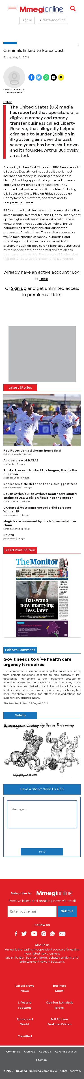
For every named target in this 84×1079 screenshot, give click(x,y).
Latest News (24, 985)
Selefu (8, 535)
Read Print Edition (20, 550)
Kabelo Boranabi (12, 454)
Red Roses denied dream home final (32, 450)
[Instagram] (45, 933)
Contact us (13, 1052)
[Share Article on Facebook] (31, 77)
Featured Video (59, 1024)
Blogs (59, 1007)
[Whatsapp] (54, 933)
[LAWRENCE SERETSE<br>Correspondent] (14, 77)
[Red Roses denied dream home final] (42, 420)
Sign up (18, 288)
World (24, 1024)
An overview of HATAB (21, 460)
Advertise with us (66, 1052)
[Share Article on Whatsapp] (46, 77)
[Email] (64, 933)
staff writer (9, 464)
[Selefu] (42, 749)
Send (42, 852)
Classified (24, 1036)
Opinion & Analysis (59, 1002)
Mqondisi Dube (11, 478)
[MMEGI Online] (42, 9)
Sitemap (41, 1060)
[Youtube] (36, 933)
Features (24, 1007)
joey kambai (9, 539)
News (25, 991)
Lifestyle (24, 1002)
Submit (67, 911)
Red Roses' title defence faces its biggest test (40, 484)
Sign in (27, 20)
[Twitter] (25, 933)
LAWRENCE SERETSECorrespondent (14, 91)
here (43, 279)
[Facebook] (17, 933)
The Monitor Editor (15, 703)
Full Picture (59, 1019)
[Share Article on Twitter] (39, 77)
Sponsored (25, 1019)
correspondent (12, 502)
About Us (45, 1052)
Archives (29, 1052)
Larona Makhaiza (12, 529)
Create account (52, 20)
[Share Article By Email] (54, 77)
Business (59, 985)
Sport (59, 991)
